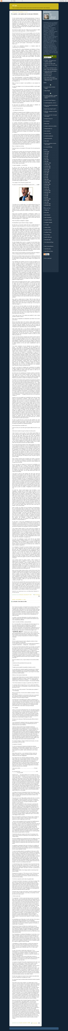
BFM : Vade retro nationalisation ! (51, 69)
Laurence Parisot (48, 229)
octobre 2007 (47, 189)
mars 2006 (47, 172)
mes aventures (47, 131)
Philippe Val (47, 210)
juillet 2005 (47, 159)
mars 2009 (47, 202)
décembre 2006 (47, 184)
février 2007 (47, 187)
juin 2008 (46, 197)
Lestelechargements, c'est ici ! (50, 102)
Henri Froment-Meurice (49, 246)
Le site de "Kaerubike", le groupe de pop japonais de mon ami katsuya (51, 96)
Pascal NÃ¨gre (47, 234)
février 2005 (47, 151)
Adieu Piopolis (47, 90)
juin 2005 (46, 158)
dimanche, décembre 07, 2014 (25, 594)
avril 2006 (46, 174)
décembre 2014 (47, 205)
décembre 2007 (47, 192)
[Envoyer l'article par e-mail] (39, 596)
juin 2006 (46, 177)
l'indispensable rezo (48, 128)
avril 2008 (46, 194)
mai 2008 (46, 195)
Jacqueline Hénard (48, 219)
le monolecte (47, 121)
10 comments (37, 594)
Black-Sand (47, 123)
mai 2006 (46, 176)
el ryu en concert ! (48, 75)
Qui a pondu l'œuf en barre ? (50, 77)
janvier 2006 (47, 169)
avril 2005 (46, 154)
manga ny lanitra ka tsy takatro (51, 126)
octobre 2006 (47, 182)
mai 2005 (46, 156)
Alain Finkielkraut (48, 217)
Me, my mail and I (48, 258)
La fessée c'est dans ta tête (50, 63)
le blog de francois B (48, 118)
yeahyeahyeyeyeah (48, 138)
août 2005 (46, 161)
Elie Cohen (47, 212)
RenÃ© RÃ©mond (48, 237)
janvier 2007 (47, 185)
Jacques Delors (48, 227)
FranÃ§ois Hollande (48, 222)
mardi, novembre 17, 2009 (25, 1022)
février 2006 (47, 171)
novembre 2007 (47, 190)
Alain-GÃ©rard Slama (49, 251)
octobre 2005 (47, 164)
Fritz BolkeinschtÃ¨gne (49, 242)
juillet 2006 (47, 179)
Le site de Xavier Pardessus (50, 100)
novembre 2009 (47, 203)
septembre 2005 (48, 163)
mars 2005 (47, 153)
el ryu (51, 15)
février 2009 (47, 200)
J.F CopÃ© (47, 224)
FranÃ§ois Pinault (48, 232)
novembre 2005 (47, 166)
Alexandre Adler (48, 239)
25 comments (34, 1023)
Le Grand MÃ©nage (48, 147)
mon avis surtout (48, 133)
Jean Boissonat (48, 248)
